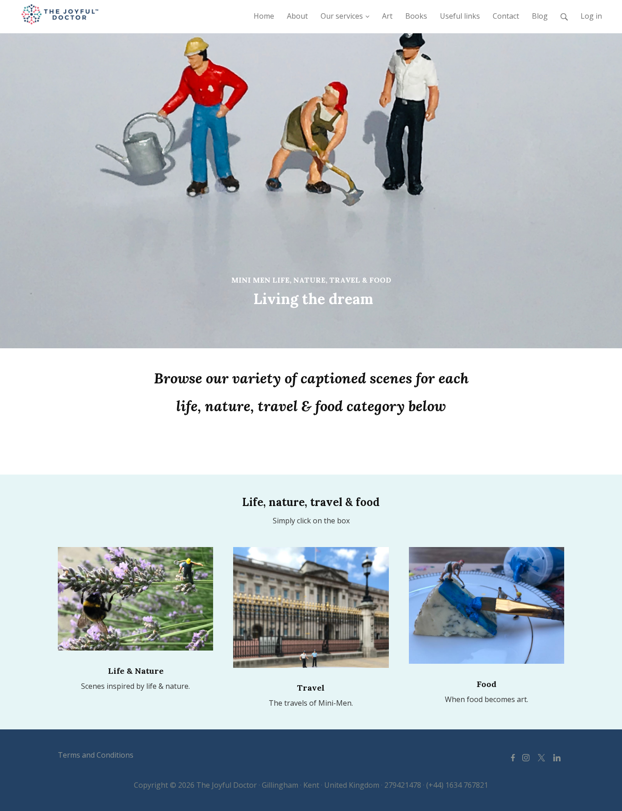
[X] (541, 757)
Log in (591, 16)
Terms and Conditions (95, 755)
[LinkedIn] (557, 757)
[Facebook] (513, 757)
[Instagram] (526, 757)
